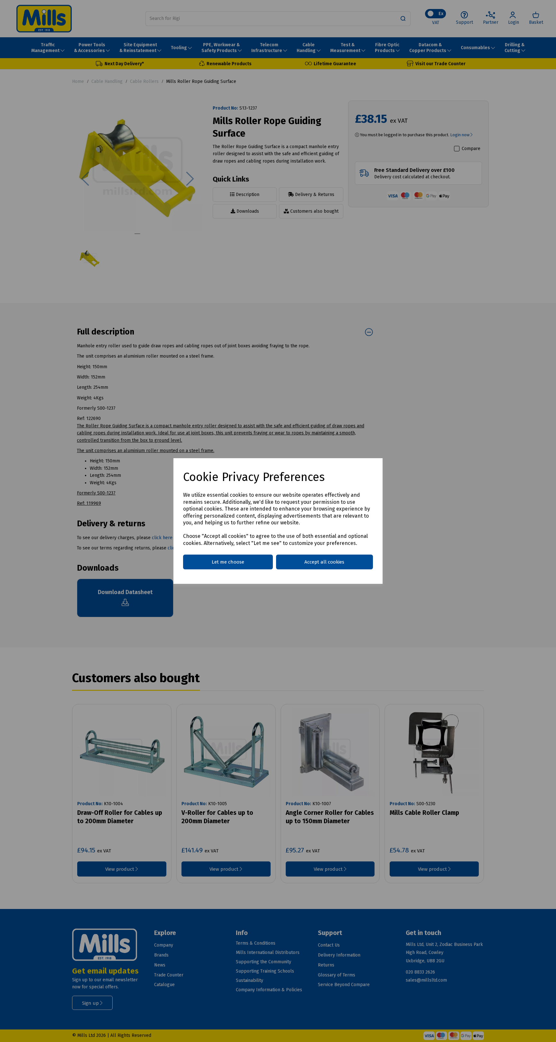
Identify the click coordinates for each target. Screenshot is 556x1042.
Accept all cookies (324, 562)
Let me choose (228, 562)
